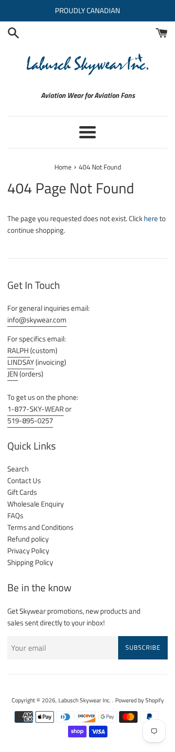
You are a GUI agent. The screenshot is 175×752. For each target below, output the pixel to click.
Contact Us (24, 480)
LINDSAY (20, 362)
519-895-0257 (30, 420)
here (151, 218)
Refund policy (28, 539)
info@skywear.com (37, 319)
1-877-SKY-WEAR (35, 408)
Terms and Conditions (40, 527)
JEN (12, 373)
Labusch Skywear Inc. (85, 700)
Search (18, 468)
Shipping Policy (30, 562)
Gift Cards (22, 492)
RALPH (18, 350)
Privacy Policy (28, 550)
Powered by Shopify (139, 700)
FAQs (15, 515)
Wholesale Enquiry (35, 503)
